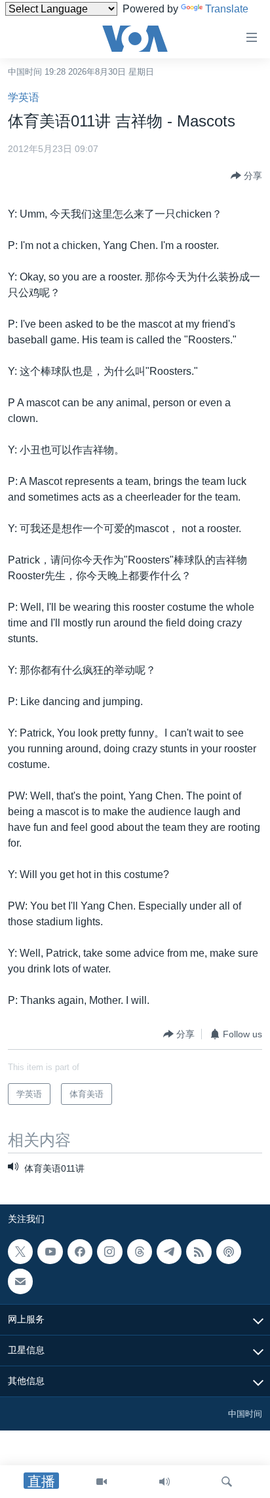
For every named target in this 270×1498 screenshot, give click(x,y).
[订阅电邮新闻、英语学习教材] (20, 1281)
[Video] (101, 1481)
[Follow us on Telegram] (169, 1251)
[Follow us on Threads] (139, 1251)
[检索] (226, 1481)
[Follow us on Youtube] (49, 1251)
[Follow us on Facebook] (80, 1251)
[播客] (228, 1251)
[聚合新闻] (198, 1251)
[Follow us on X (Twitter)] (20, 1251)
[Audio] (164, 1481)
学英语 (23, 97)
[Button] (246, 175)
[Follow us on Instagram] (109, 1251)
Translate (226, 8)
